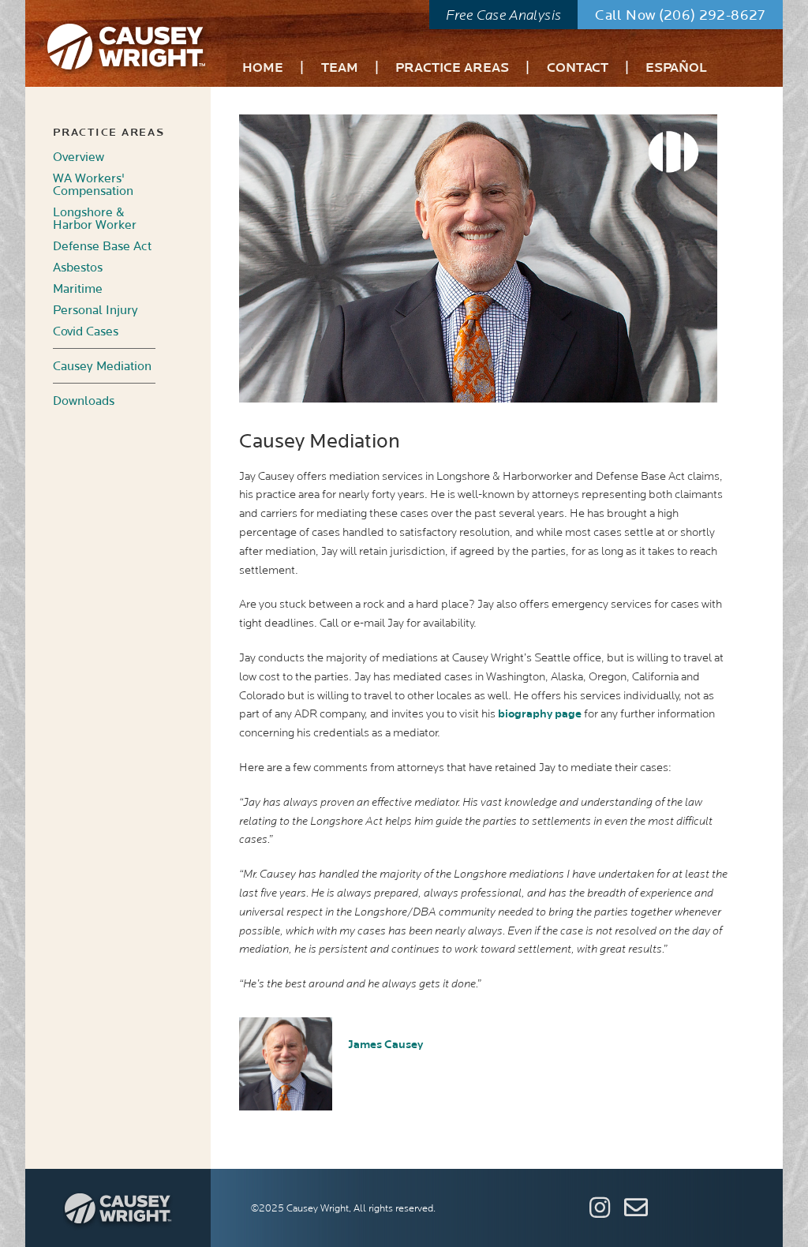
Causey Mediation (102, 366)
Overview (78, 157)
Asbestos (78, 267)
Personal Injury (95, 310)
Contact (577, 69)
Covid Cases (85, 331)
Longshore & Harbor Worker (95, 218)
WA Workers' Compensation (93, 184)
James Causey (385, 1044)
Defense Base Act (102, 246)
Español (676, 69)
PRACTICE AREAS (109, 132)
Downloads (83, 401)
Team (339, 69)
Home (262, 69)
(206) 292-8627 (712, 15)
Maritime (78, 289)
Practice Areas (452, 69)
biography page (540, 713)
